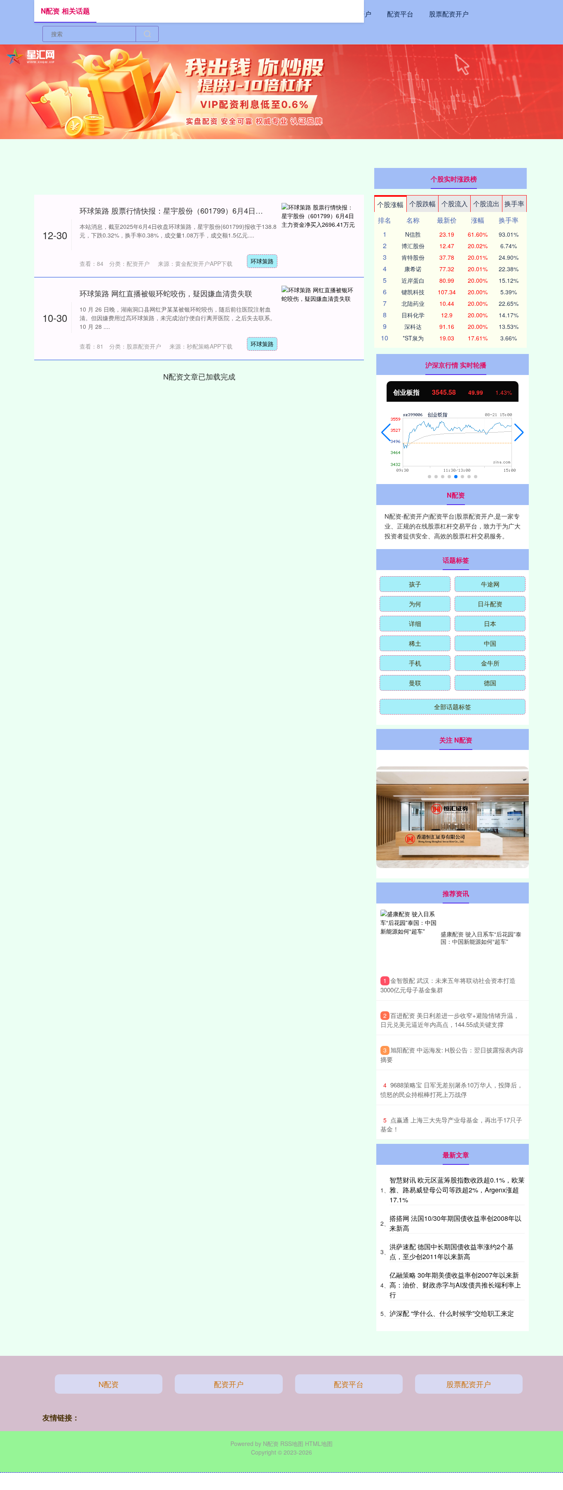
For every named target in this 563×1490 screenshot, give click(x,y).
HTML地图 (319, 1443)
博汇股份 (413, 246)
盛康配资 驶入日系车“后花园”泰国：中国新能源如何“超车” (481, 937)
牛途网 (490, 584)
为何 (415, 603)
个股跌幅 (422, 203)
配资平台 (400, 14)
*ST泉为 (413, 338)
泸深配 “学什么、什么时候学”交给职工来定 (451, 1313)
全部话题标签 (452, 706)
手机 (415, 663)
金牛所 (490, 663)
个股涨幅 (390, 204)
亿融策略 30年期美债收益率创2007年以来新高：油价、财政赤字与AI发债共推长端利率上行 (455, 1284)
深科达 (413, 326)
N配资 (109, 1383)
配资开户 (229, 1383)
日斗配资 (490, 603)
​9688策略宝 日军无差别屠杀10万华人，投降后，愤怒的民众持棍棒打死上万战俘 (451, 1089)
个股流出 (486, 203)
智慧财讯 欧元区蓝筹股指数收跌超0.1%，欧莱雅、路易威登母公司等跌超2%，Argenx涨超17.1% (457, 1189)
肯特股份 (413, 257)
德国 (490, 682)
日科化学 (413, 315)
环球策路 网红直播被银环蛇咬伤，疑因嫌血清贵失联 (166, 293)
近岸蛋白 (413, 280)
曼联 (415, 682)
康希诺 (413, 269)
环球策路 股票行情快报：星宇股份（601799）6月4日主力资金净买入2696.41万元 (214, 210)
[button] (386, 433)
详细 (415, 623)
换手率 (514, 203)
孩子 (415, 584)
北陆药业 (413, 303)
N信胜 (413, 234)
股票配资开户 (449, 14)
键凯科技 (413, 292)
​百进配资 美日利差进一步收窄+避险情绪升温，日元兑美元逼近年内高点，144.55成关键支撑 (449, 1020)
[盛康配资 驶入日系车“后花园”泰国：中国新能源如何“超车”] (408, 938)
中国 (490, 643)
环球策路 (262, 261)
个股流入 (454, 203)
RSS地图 (291, 1443)
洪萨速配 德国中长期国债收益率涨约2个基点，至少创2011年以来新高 (451, 1251)
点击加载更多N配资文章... (199, 376)
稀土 (415, 643)
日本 (490, 623)
